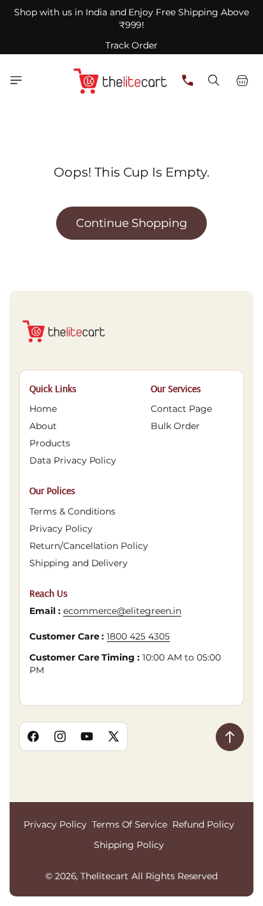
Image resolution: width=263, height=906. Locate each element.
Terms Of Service (129, 824)
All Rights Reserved (175, 876)
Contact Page (181, 408)
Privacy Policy (61, 528)
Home (43, 408)
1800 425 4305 (138, 636)
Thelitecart (104, 876)
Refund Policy (203, 824)
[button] (16, 80)
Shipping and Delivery (78, 563)
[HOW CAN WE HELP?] (188, 80)
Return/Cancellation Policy (88, 546)
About (43, 426)
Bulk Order (175, 426)
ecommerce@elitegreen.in (122, 611)
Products (49, 443)
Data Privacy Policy (72, 460)
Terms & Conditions (72, 511)
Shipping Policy (128, 845)
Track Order (131, 45)
